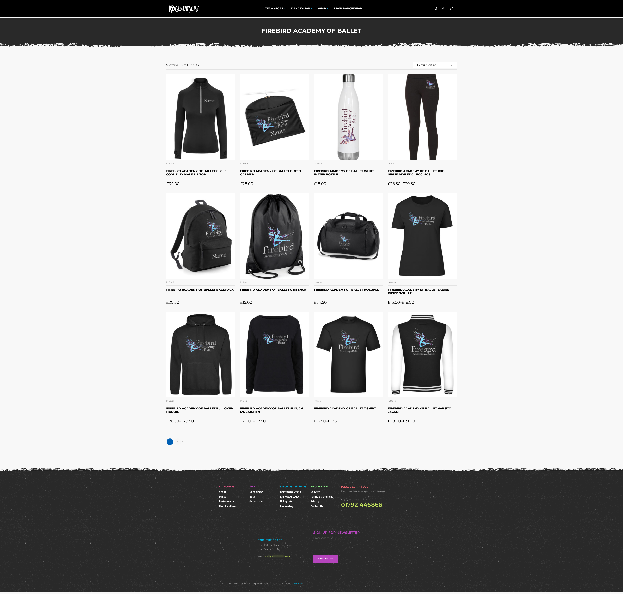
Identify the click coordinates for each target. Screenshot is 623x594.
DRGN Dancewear (348, 8)
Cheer (222, 491)
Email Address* (323, 538)
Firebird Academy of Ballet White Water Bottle (344, 172)
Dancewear (300, 8)
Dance (222, 496)
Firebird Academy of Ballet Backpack (200, 290)
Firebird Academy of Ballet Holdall (346, 290)
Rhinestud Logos (289, 496)
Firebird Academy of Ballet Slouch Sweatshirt (271, 410)
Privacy (315, 501)
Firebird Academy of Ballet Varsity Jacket (419, 410)
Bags (252, 496)
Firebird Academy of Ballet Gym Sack (273, 290)
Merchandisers (228, 506)
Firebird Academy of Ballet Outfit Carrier (270, 172)
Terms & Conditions (322, 496)
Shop (322, 8)
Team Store (274, 8)
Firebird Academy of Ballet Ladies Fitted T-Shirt (418, 291)
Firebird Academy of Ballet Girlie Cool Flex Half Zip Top (196, 172)
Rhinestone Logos (290, 491)
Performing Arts (228, 501)
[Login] (443, 9)
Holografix (286, 501)
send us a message (374, 491)
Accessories (257, 501)
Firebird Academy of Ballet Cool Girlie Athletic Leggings (417, 172)
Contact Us (317, 506)
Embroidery (286, 506)
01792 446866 (361, 504)
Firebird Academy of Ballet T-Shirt (345, 408)
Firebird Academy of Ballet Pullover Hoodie (199, 410)
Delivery (315, 491)
